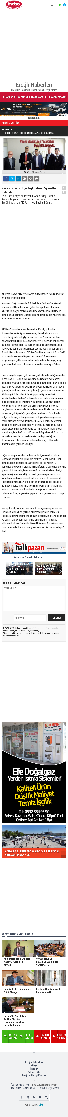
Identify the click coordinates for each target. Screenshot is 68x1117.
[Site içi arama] (46, 1097)
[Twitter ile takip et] (28, 1097)
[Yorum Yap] (36, 178)
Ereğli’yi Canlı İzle (11, 122)
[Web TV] (60, 5)
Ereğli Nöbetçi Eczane (34, 1075)
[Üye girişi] (40, 1097)
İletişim (34, 1068)
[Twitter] (12, 178)
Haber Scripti (31, 1104)
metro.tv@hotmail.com (44, 1084)
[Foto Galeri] (64, 5)
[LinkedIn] (18, 178)
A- (64, 192)
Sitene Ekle (34, 1072)
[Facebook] (6, 178)
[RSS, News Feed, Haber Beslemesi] (34, 1097)
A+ (64, 188)
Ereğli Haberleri (34, 1062)
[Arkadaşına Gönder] (24, 178)
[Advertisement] (34, 44)
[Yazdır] (30, 178)
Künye (34, 1065)
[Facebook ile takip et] (22, 1097)
